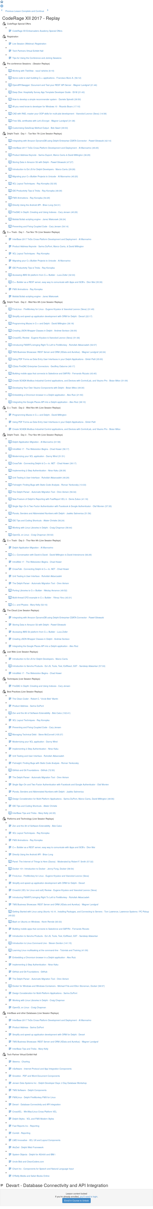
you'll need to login (88, 1196)
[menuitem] (2, 6)
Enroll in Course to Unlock (76, 1200)
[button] (2, 2)
